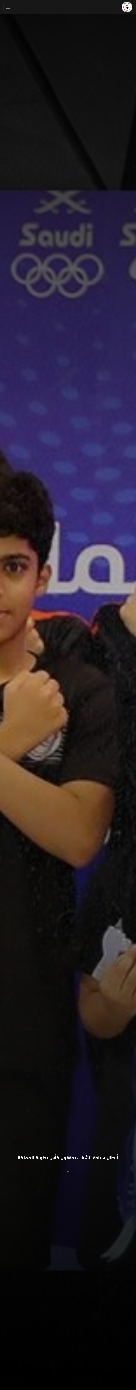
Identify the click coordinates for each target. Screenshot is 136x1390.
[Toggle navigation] (8, 7)
